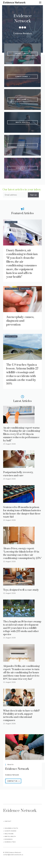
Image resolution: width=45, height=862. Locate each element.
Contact (8, 821)
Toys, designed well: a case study (21, 589)
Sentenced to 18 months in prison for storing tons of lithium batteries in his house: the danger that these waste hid (22, 512)
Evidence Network (14, 2)
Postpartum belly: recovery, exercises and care (18, 474)
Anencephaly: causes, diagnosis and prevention (20, 320)
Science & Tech (10, 842)
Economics (9, 839)
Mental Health (10, 836)
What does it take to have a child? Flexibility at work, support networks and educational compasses (21, 715)
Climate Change (11, 222)
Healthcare (25, 288)
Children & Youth (12, 288)
